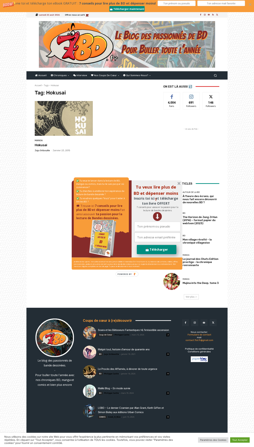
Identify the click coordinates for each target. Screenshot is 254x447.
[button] (157, 209)
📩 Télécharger (156, 250)
